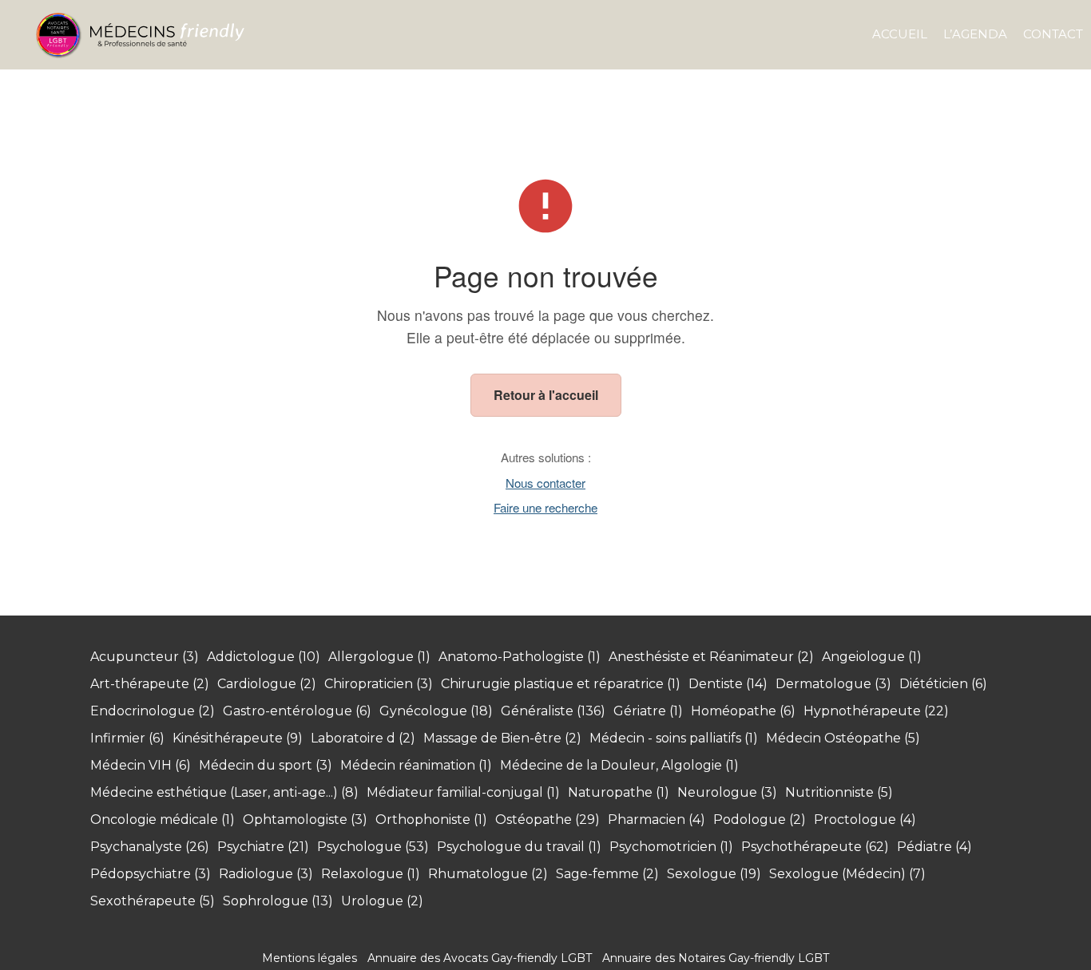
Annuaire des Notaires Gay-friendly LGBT (715, 958)
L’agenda (975, 34)
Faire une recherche (545, 507)
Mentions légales (309, 958)
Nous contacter (545, 482)
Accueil (899, 34)
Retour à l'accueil (546, 395)
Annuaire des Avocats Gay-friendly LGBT (479, 958)
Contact (1053, 34)
